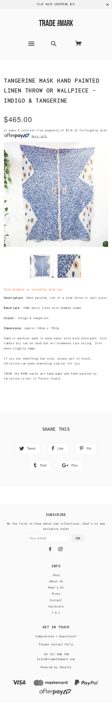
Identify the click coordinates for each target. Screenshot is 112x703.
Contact (56, 600)
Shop (56, 575)
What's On (56, 587)
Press (56, 593)
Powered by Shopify (56, 667)
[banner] (56, 22)
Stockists (56, 606)
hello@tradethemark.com (56, 659)
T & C (56, 612)
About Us (56, 581)
